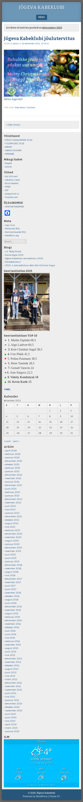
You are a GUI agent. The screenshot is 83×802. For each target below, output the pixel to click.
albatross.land (12, 179)
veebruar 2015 (12, 616)
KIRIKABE (9, 153)
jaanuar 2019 (12, 561)
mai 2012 (10, 675)
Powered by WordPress (35, 796)
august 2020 (12, 540)
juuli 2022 (10, 505)
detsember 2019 (13, 547)
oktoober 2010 (12, 707)
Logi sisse (10, 225)
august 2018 (12, 571)
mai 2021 (10, 526)
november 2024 (13, 478)
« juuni (7, 441)
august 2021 (11, 523)
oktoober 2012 (12, 665)
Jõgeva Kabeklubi (41, 7)
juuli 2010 (10, 713)
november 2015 (13, 609)
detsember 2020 (13, 533)
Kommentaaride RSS (15, 231)
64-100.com (11, 176)
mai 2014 (10, 637)
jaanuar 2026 (12, 457)
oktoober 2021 (12, 519)
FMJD (8, 186)
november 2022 (13, 502)
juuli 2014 (10, 630)
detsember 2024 (13, 474)
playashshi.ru (12, 193)
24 (71, 427)
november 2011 (13, 686)
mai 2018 (10, 575)
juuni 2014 (10, 634)
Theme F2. (54, 796)
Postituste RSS (12, 228)
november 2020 (13, 537)
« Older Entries (13, 124)
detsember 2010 (13, 703)
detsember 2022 (13, 499)
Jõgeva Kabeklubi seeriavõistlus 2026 (24, 258)
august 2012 (11, 668)
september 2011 (13, 689)
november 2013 (13, 644)
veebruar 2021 (12, 530)
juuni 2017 (10, 589)
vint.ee (8, 166)
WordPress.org (12, 235)
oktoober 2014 (12, 627)
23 (61, 427)
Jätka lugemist (13, 99)
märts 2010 (11, 727)
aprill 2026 (11, 450)
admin (16, 43)
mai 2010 (10, 720)
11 (7, 421)
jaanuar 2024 (12, 481)
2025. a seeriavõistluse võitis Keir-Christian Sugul (30, 265)
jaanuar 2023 (12, 495)
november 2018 (13, 568)
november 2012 (13, 661)
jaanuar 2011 (12, 700)
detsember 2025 (13, 460)
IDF (6, 190)
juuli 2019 (10, 554)
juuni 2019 (10, 557)
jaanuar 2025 (12, 471)
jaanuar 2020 (12, 544)
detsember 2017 (13, 578)
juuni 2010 (11, 717)
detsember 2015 (13, 606)
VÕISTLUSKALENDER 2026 (18, 139)
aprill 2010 (11, 724)
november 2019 (13, 551)
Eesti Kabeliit (11, 183)
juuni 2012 (10, 672)
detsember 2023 (13, 485)
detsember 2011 (13, 682)
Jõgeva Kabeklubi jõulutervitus (39, 38)
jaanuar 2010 (12, 731)
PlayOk (8, 163)
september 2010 (13, 710)
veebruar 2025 (12, 467)
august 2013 (11, 648)
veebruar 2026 (12, 454)
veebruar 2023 (12, 492)
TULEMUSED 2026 (14, 143)
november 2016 (13, 592)
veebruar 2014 (12, 641)
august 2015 (11, 613)
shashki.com (11, 197)
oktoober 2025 (12, 464)
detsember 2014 (13, 620)
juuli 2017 (10, 585)
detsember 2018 (13, 564)
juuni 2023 (10, 488)
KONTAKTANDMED (14, 206)
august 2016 (12, 599)
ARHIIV (8, 146)
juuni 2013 (10, 651)
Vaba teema (20, 107)
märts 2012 (11, 679)
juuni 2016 (11, 603)
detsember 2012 (13, 658)
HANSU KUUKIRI (13, 150)
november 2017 (13, 582)
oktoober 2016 (12, 596)
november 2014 (13, 623)
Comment (31, 107)
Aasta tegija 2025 (14, 254)
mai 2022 (10, 509)
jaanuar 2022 (12, 512)
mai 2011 (10, 696)
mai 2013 (10, 655)
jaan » (16, 441)
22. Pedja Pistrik (13, 251)
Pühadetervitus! (13, 261)
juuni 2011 (10, 693)
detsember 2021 (13, 516)
